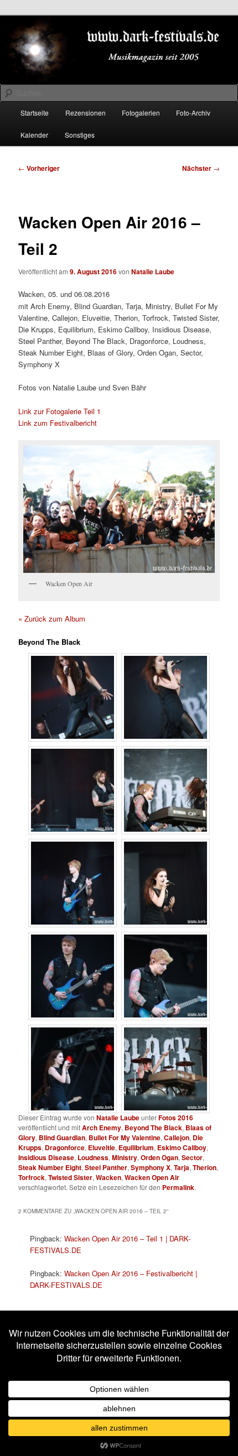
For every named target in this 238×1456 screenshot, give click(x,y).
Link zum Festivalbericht (57, 423)
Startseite (34, 112)
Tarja (181, 1167)
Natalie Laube (152, 271)
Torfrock (31, 1177)
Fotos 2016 (175, 1118)
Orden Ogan (159, 1157)
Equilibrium (136, 1147)
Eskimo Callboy (181, 1147)
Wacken (108, 1177)
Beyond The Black (153, 1128)
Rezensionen (85, 112)
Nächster (201, 168)
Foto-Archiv (193, 112)
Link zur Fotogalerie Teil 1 (59, 411)
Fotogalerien (141, 112)
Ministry (124, 1157)
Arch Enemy (101, 1128)
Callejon (176, 1137)
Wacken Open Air (152, 1177)
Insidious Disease (46, 1157)
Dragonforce (65, 1147)
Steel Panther (106, 1167)
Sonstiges (80, 134)
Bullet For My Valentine (125, 1137)
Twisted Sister (70, 1177)
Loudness (92, 1157)
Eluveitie (101, 1147)
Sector (192, 1157)
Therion (204, 1167)
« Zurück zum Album (51, 618)
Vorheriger (39, 168)
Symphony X (150, 1167)
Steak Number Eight (49, 1167)
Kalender (34, 134)
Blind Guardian (62, 1137)
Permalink (178, 1187)
